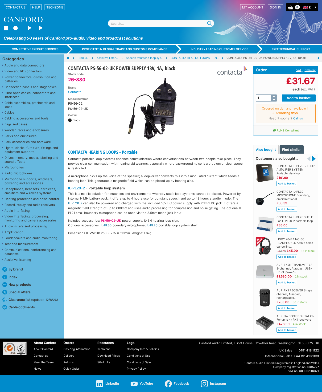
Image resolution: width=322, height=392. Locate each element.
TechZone (54, 7)
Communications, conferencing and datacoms (30, 252)
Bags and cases (15, 124)
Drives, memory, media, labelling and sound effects (31, 159)
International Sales (278, 356)
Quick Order (71, 368)
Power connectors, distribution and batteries (30, 79)
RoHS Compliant (288, 130)
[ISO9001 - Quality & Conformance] (15, 348)
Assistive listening (17, 259)
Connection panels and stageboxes (30, 87)
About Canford (43, 349)
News (37, 368)
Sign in (275, 7)
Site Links (103, 362)
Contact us (15, 7)
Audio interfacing (17, 210)
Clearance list (33, 300)
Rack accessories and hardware (27, 142)
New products (19, 284)
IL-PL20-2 (76, 188)
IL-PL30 (106, 225)
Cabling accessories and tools (26, 118)
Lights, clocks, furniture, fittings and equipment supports (31, 150)
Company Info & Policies (143, 349)
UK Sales (285, 350)
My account (252, 7)
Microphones (14, 167)
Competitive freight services (35, 49)
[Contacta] (231, 70)
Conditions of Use (138, 355)
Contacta (74, 92)
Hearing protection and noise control (31, 199)
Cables (9, 112)
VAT (298, 70)
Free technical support (291, 49)
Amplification (13, 232)
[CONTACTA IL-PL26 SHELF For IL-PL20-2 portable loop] (318, 58)
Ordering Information (76, 349)
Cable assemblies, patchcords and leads (29, 105)
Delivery (310, 70)
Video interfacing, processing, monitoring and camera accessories (30, 218)
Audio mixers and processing (25, 226)
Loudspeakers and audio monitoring (30, 238)
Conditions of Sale (139, 362)
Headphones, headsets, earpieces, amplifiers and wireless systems (30, 191)
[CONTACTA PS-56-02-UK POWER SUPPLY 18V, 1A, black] (153, 108)
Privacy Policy (136, 368)
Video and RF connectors (23, 71)
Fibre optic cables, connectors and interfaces (30, 95)
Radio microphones (18, 173)
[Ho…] (70, 58)
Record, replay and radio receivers (29, 205)
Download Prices (108, 355)
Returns (68, 362)
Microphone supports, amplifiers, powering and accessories (28, 181)
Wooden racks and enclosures (26, 130)
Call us (298, 118)
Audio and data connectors (24, 65)
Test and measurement (21, 244)
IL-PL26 (152, 225)
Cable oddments (21, 307)
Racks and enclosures (20, 136)
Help (36, 7)
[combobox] (161, 23)
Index (12, 277)
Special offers (19, 292)
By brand (15, 269)
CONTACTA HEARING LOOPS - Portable (102, 152)
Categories (13, 59)
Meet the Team (44, 362)
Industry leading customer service (219, 49)
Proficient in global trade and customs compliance (124, 49)
